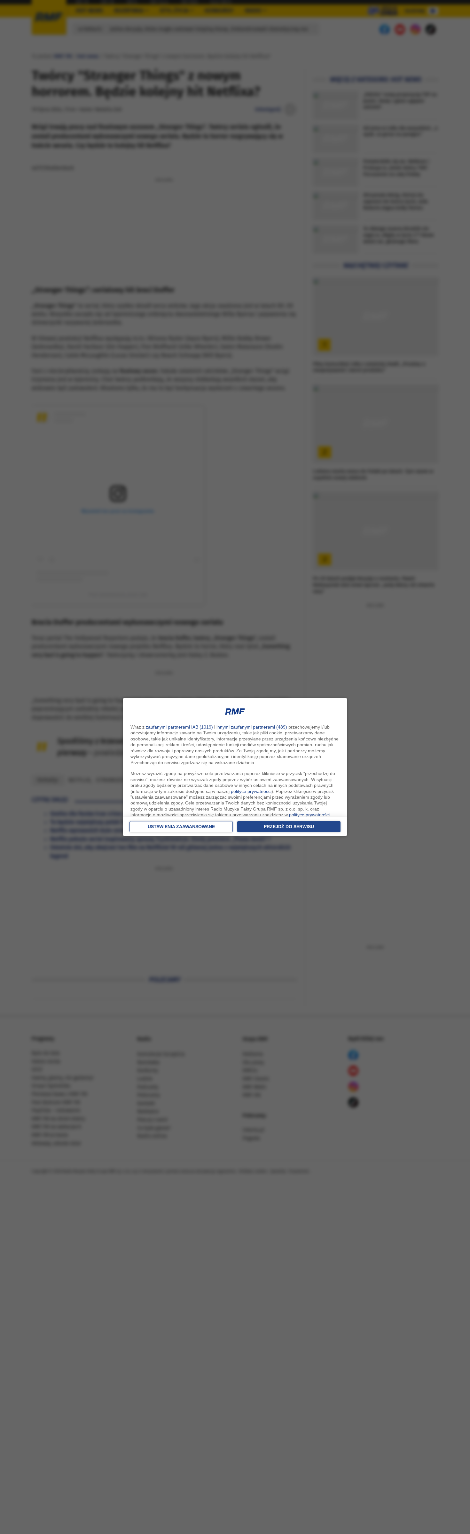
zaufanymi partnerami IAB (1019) (179, 727)
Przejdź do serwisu (289, 826)
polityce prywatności (251, 791)
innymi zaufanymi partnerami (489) (251, 727)
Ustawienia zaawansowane (181, 826)
